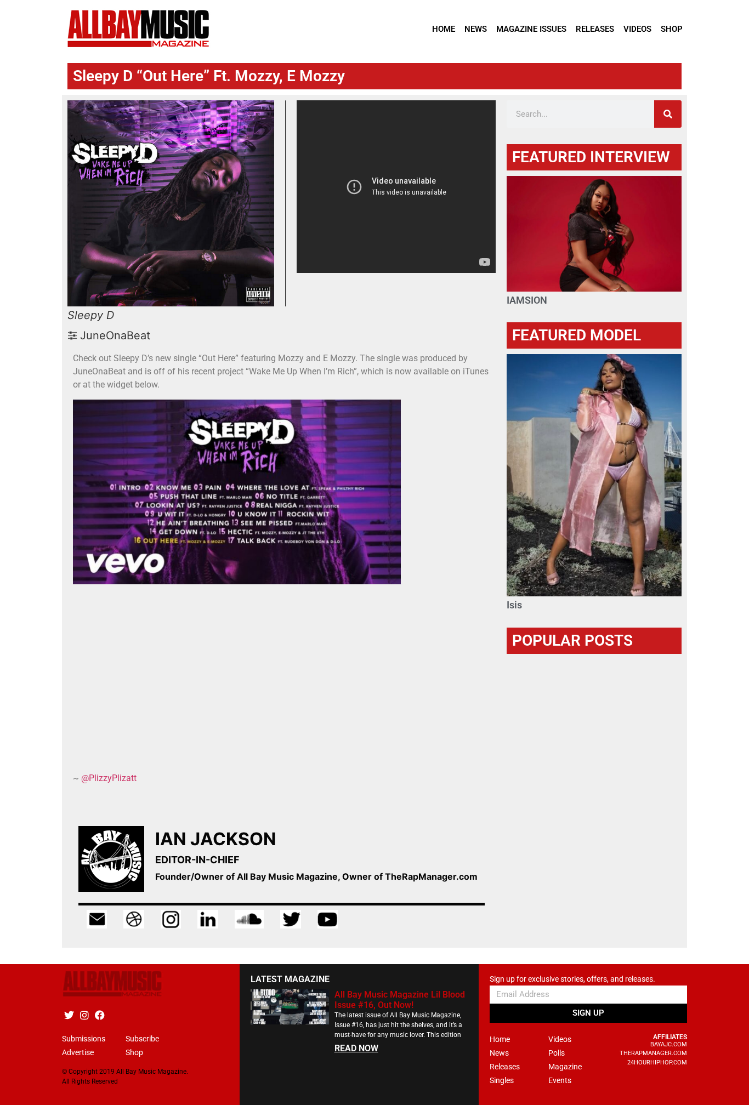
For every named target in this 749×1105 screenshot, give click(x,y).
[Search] (668, 114)
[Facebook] (99, 1015)
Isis (514, 605)
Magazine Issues (531, 29)
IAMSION (527, 300)
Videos (637, 29)
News (475, 29)
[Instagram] (84, 1015)
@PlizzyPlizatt (109, 778)
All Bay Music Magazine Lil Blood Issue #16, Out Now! (399, 999)
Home (443, 29)
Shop (672, 29)
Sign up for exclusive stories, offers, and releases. (572, 979)
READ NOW (356, 1048)
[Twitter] (69, 1015)
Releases (595, 29)
